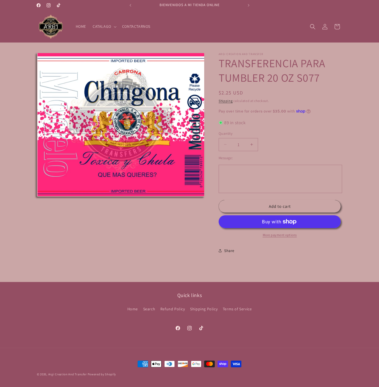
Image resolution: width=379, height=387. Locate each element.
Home (132, 308)
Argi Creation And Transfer (68, 374)
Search (149, 308)
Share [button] (229, 250)
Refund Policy (172, 308)
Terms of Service (237, 308)
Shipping (226, 101)
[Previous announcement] (130, 5)
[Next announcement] (248, 5)
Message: (226, 158)
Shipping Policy (204, 308)
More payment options (280, 235)
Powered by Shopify (102, 374)
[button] (104, 26)
